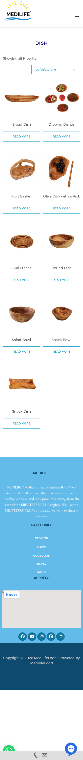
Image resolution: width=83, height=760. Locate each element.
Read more (21, 136)
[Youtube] (32, 636)
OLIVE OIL (41, 538)
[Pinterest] (51, 636)
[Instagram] (41, 636)
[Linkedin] (60, 636)
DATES (41, 572)
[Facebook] (22, 636)
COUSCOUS (41, 555)
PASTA (41, 564)
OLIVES (41, 547)
